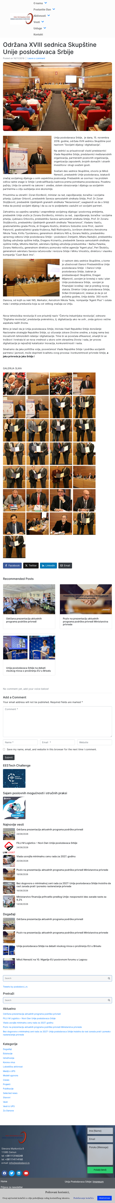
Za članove (8, 1110)
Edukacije (7, 1053)
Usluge (38, 28)
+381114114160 (14, 1159)
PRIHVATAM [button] (104, 1198)
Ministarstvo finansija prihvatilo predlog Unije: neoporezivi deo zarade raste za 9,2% (61, 898)
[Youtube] (26, 1173)
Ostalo (6, 1080)
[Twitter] (12, 1173)
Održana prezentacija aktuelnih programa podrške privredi (49, 829)
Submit (9, 757)
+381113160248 (14, 1155)
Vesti (5, 1102)
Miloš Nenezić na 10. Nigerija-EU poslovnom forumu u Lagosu (51, 959)
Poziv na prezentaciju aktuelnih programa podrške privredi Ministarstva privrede (62, 869)
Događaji (7, 1049)
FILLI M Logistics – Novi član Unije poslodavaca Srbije (46, 842)
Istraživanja (8, 1058)
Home (4, 1181)
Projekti (6, 1084)
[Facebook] (4, 1173)
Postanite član (42, 9)
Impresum (98, 1181)
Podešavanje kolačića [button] (84, 1198)
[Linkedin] (19, 1173)
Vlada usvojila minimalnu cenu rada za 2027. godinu (46, 856)
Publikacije (8, 1088)
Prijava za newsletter (12, 1187)
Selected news (10, 1093)
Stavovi (6, 1097)
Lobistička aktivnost (13, 1066)
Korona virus (9, 1062)
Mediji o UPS (9, 1071)
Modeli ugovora (10, 1075)
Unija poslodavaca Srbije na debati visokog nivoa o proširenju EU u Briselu (58, 946)
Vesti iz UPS (9, 1106)
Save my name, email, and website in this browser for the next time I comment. (52, 749)
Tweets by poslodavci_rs (15, 986)
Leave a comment (36, 58)
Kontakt (38, 34)
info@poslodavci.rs (19, 1163)
